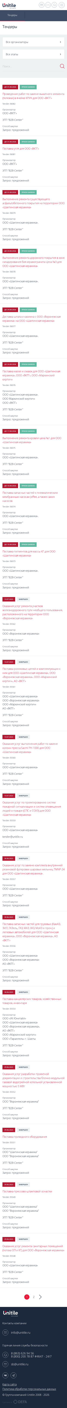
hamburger (62, 5)
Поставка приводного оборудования (24, 1136)
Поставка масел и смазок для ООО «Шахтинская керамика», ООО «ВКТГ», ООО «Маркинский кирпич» (31, 375)
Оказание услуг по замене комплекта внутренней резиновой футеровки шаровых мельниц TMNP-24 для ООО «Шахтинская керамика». (33, 869)
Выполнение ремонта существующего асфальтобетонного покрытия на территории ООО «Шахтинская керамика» (33, 203)
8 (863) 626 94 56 (22, 1353)
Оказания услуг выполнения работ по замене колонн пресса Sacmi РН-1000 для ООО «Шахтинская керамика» (30, 748)
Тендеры (12, 15)
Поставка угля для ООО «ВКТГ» (20, 148)
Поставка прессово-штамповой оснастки (27, 1191)
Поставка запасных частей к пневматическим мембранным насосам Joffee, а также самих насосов (30, 497)
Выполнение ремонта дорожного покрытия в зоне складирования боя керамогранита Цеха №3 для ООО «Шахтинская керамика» (33, 262)
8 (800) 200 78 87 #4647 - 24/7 (31, 1356)
